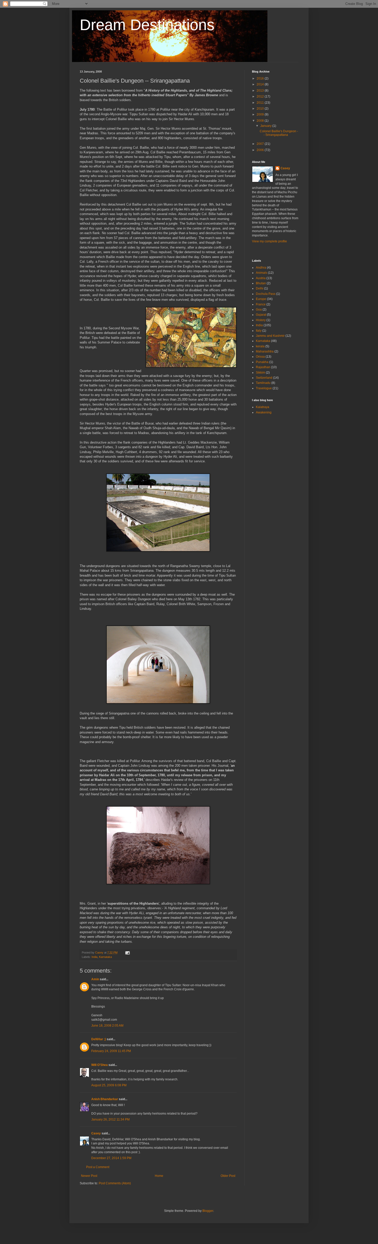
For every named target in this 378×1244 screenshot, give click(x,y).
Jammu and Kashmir (270, 336)
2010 (261, 108)
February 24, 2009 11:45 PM (111, 1051)
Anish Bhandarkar (104, 1099)
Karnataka (105, 956)
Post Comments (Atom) (115, 1183)
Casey (96, 1133)
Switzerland (264, 378)
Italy (259, 330)
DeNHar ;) (98, 1039)
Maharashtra (265, 351)
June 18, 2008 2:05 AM (107, 1025)
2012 (261, 96)
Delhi (259, 288)
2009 (261, 114)
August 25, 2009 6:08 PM (109, 1085)
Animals (261, 273)
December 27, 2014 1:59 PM (111, 1158)
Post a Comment (97, 1167)
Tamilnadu (263, 383)
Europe (261, 299)
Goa (259, 309)
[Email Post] (127, 952)
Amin (95, 979)
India (94, 956)
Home (159, 1176)
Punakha (262, 362)
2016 (261, 78)
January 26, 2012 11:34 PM (110, 1119)
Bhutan (261, 283)
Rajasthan (263, 367)
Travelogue (264, 388)
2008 (261, 120)
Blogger (207, 1211)
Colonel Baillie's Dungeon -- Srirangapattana (279, 133)
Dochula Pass (265, 294)
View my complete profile (269, 241)
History (261, 320)
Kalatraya (262, 407)
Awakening (264, 412)
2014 (261, 84)
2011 (261, 102)
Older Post (228, 1176)
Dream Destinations (147, 24)
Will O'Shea (99, 1065)
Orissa (260, 356)
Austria (261, 278)
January (266, 126)
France (261, 304)
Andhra (261, 267)
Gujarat (261, 314)
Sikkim (260, 372)
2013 (261, 90)
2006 (261, 150)
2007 (261, 144)
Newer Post (89, 1176)
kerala (260, 346)
